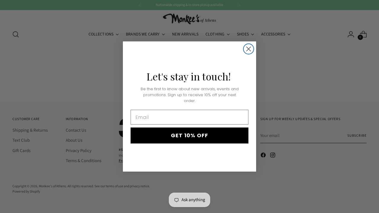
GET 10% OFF (189, 135)
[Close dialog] (248, 49)
